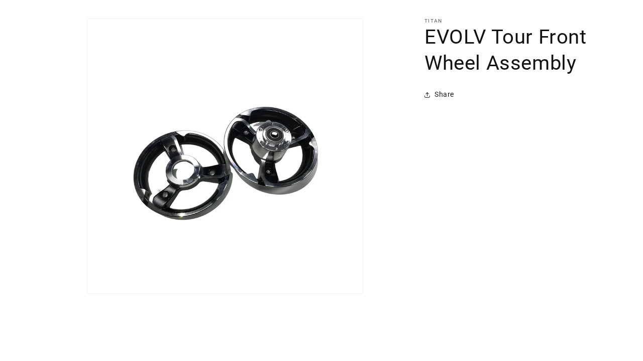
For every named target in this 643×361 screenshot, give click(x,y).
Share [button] (444, 94)
